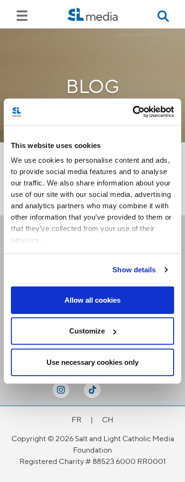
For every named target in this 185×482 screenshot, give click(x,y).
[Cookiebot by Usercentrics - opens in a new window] (133, 112)
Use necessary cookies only (92, 362)
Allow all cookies (92, 300)
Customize (87, 331)
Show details (134, 270)
